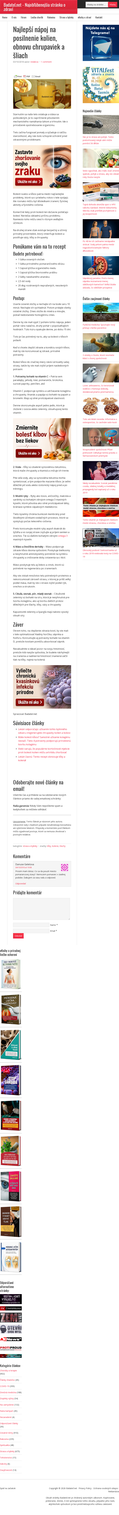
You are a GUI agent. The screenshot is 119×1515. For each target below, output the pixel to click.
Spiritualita (5, 1445)
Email (52, 931)
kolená (55, 846)
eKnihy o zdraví (84, 17)
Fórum (23, 17)
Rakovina (51, 17)
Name (53, 925)
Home (4, 17)
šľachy (62, 846)
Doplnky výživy (7, 1398)
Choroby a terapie (8, 1370)
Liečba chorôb (37, 17)
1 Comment (46, 61)
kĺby (49, 846)
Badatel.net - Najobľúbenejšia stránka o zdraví (34, 6)
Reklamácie (113, 1491)
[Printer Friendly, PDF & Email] (27, 76)
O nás (14, 17)
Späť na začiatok (8, 1488)
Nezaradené (5, 1417)
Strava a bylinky (66, 17)
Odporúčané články (9, 1423)
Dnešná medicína (8, 1392)
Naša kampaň (6, 1411)
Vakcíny (3, 1463)
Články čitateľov (7, 1380)
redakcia (34, 61)
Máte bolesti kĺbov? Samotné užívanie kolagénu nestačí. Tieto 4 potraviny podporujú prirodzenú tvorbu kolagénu (44, 741)
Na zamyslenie (7, 1404)
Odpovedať (20, 883)
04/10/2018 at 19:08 (23, 867)
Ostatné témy (6, 1432)
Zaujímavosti (6, 1470)
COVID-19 (4, 1386)
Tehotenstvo (6, 1457)
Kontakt (98, 17)
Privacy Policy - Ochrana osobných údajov (98, 1488)
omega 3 (62, 535)
